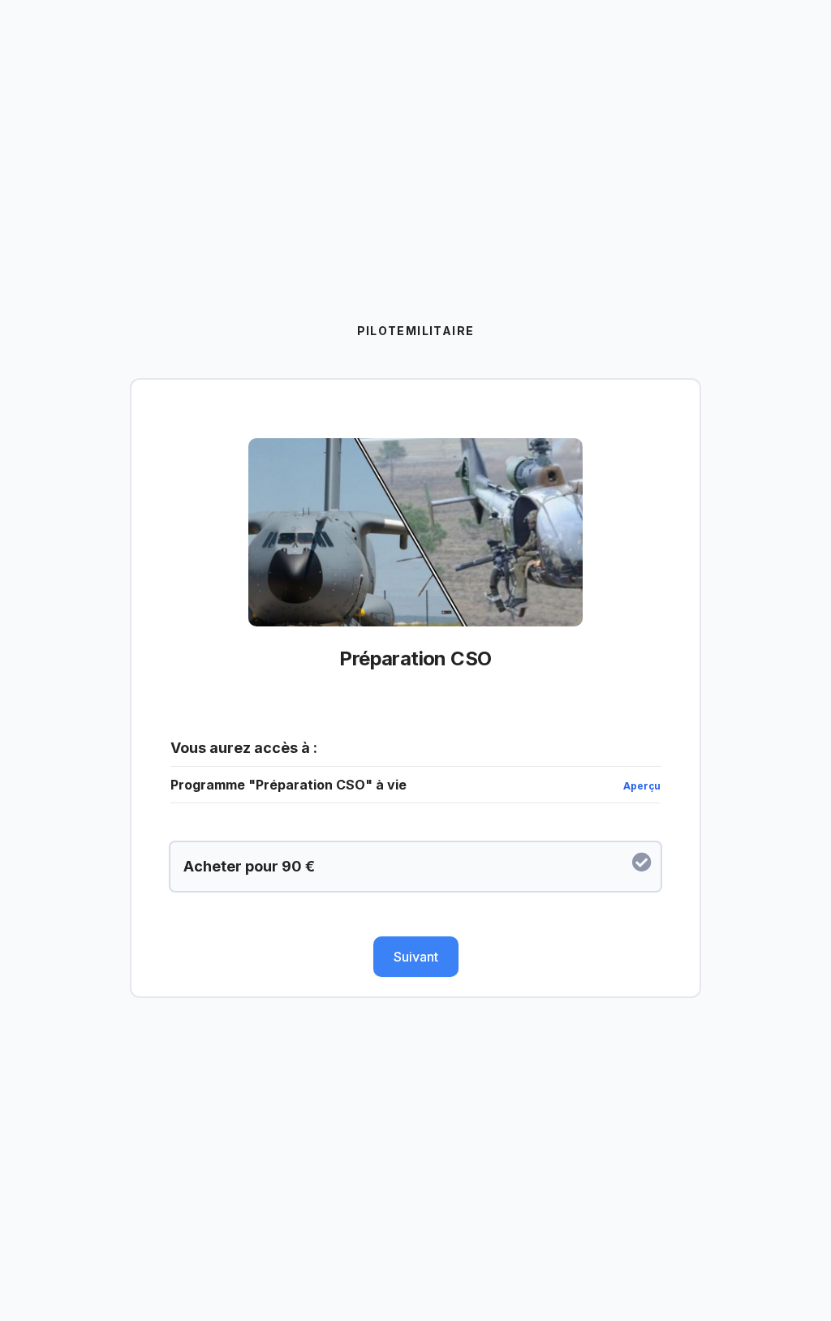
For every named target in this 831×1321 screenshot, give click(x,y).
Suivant (416, 957)
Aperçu (642, 786)
